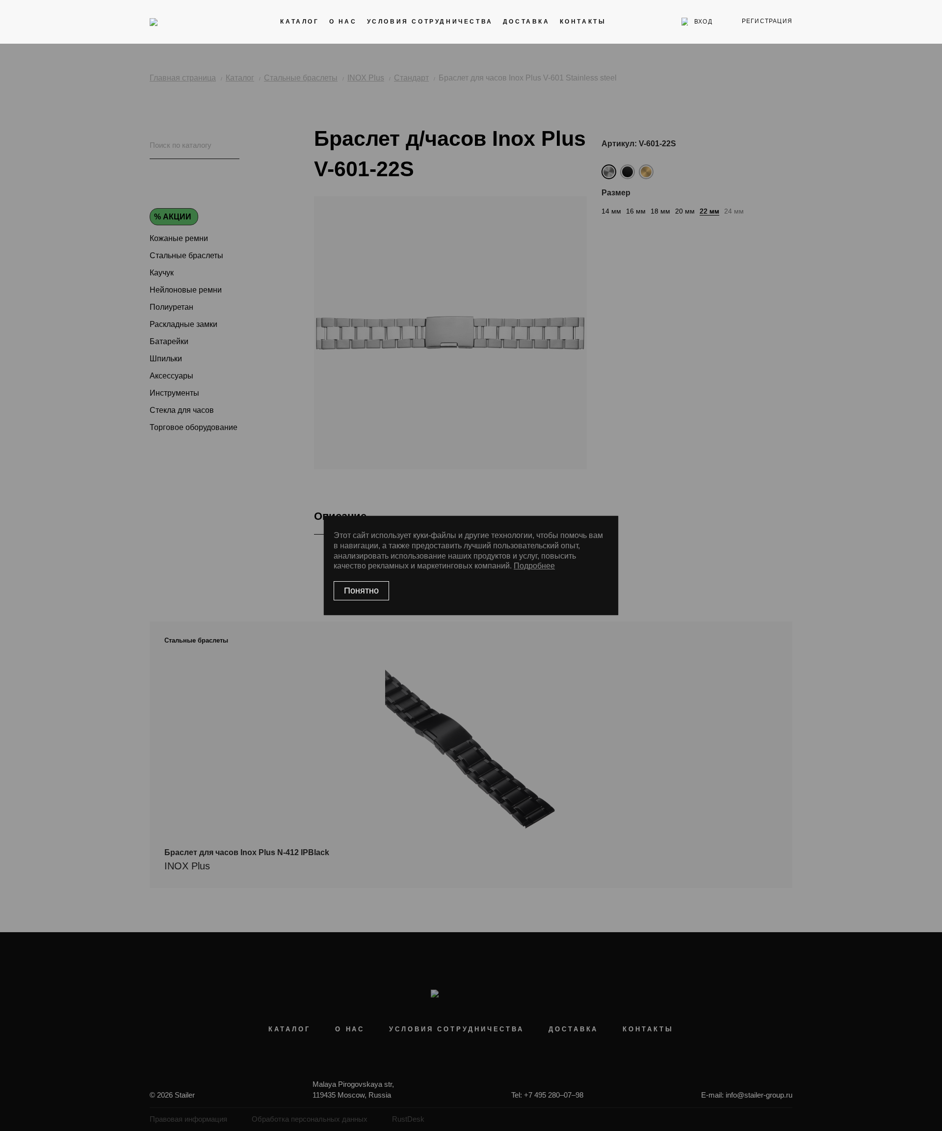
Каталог (299, 21)
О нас (343, 21)
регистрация (767, 21)
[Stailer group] (177, 21)
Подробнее (534, 566)
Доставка (526, 21)
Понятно (361, 590)
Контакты (583, 21)
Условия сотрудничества (430, 21)
